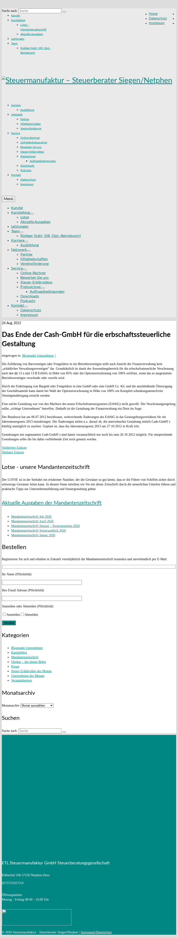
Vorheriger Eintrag (14, 447)
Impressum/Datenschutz (96, 932)
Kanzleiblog (19, 652)
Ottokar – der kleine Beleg (28, 662)
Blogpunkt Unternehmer (38, 355)
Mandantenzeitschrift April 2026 (32, 521)
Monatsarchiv (10, 705)
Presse (15, 666)
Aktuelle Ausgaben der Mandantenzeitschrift (52, 502)
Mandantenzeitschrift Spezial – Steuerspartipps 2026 (45, 526)
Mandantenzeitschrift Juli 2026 (31, 516)
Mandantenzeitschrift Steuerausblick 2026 (38, 530)
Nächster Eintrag (13, 452)
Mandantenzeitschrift (24, 657)
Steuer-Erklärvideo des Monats (31, 671)
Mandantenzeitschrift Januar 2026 (33, 535)
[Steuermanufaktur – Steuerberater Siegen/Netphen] (89, 80)
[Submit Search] (64, 12)
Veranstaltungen (21, 680)
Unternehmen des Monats (27, 676)
